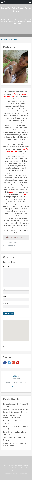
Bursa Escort (8, 2)
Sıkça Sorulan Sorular (21, 468)
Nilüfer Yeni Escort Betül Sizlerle (14, 421)
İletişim (12, 470)
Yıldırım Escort (11, 21)
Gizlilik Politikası (23, 465)
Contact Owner (16, 387)
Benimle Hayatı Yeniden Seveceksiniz (15, 404)
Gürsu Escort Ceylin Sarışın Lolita (14, 438)
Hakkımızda (5, 470)
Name (5, 289)
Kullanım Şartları (9, 468)
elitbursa (16, 376)
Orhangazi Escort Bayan (9, 19)
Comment (6, 267)
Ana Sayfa (7, 465)
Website (5, 303)
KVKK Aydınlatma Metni (22, 470)
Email (5, 296)
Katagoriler (14, 465)
